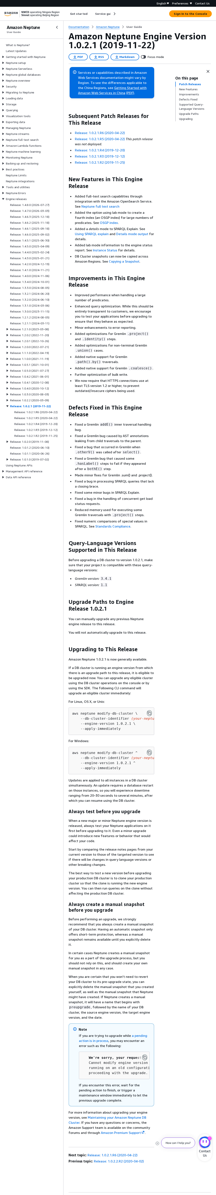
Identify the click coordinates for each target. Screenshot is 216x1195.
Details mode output (132, 234)
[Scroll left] (67, 13)
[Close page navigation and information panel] (208, 71)
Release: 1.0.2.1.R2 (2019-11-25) (100, 162)
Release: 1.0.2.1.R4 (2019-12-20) (100, 150)
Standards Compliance (112, 526)
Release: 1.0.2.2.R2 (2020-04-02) (119, 1161)
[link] (134, 27)
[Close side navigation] (57, 27)
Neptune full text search (100, 206)
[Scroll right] (114, 13)
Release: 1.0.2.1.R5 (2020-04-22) (100, 139)
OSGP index (109, 223)
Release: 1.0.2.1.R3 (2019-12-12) (100, 156)
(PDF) (130, 93)
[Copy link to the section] (65, 116)
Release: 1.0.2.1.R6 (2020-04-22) (100, 133)
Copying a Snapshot (124, 261)
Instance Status (105, 250)
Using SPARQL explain (92, 234)
